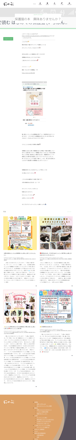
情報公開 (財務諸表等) (40, 433)
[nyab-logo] (9, 400)
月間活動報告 (40, 435)
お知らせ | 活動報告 (39, 429)
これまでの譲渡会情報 (42, 412)
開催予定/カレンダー (42, 414)
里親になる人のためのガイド (44, 410)
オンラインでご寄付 (42, 417)
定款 (38, 437)
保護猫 (36, 402)
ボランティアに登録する (43, 427)
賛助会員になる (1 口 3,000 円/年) (45, 419)
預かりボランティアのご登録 (44, 406)
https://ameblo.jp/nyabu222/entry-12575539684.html (36, 36)
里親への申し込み (41, 404)
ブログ (10, 38)
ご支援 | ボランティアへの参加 (42, 425)
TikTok (36, 439)
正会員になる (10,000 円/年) (44, 421)
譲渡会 (36, 408)
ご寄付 (36, 415)
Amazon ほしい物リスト (43, 423)
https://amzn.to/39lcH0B (28, 73)
